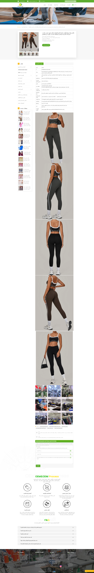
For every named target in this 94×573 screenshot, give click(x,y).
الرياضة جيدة (20, 78)
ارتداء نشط (56, 5)
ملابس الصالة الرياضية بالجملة (39, 556)
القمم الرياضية (20, 89)
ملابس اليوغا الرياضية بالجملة (58, 428)
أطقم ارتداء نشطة (21, 75)
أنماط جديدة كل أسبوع (21, 67)
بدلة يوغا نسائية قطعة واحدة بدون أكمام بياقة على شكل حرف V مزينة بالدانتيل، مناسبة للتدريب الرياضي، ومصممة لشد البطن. (27, 136)
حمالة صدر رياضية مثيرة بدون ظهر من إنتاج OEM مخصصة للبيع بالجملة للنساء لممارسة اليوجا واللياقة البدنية (27, 147)
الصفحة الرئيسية (70, 555)
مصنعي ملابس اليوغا (38, 565)
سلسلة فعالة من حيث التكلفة (22, 94)
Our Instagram (43, 1)
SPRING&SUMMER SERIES (22, 69)
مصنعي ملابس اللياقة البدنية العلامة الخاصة (54, 426)
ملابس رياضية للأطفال (21, 97)
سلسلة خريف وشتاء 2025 (22, 72)
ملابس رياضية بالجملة (64, 426)
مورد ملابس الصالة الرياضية (39, 561)
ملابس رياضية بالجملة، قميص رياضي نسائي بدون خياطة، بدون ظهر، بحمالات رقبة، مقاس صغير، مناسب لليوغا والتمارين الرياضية (27, 130)
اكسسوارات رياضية (21, 103)
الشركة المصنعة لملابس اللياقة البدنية (41, 428)
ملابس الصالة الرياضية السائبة (44, 426)
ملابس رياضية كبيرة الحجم (22, 100)
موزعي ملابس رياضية (50, 428)
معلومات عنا (50, 5)
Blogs (68, 558)
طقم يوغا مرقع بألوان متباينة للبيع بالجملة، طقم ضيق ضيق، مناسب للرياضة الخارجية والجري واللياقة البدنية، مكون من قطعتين (47, 27)
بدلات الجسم (20, 86)
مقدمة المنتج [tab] (39, 63)
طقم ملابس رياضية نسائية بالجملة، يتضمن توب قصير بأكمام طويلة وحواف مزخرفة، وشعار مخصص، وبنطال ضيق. (27, 118)
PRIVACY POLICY (70, 565)
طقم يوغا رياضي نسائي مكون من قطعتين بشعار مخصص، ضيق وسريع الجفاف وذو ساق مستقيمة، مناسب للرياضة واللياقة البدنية (27, 188)
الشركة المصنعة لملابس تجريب (39, 562)
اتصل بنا (69, 5)
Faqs (68, 559)
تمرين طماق (20, 81)
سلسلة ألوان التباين (24, 27)
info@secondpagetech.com (33, 1)
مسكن (45, 5)
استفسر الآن (45, 45)
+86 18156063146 (22, 1)
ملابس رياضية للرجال (21, 83)
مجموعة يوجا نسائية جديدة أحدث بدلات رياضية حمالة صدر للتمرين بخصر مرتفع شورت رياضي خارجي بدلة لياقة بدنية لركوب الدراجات (27, 182)
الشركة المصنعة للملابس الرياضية (40, 555)
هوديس (19, 92)
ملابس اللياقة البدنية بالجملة (39, 558)
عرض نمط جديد (62, 5)
